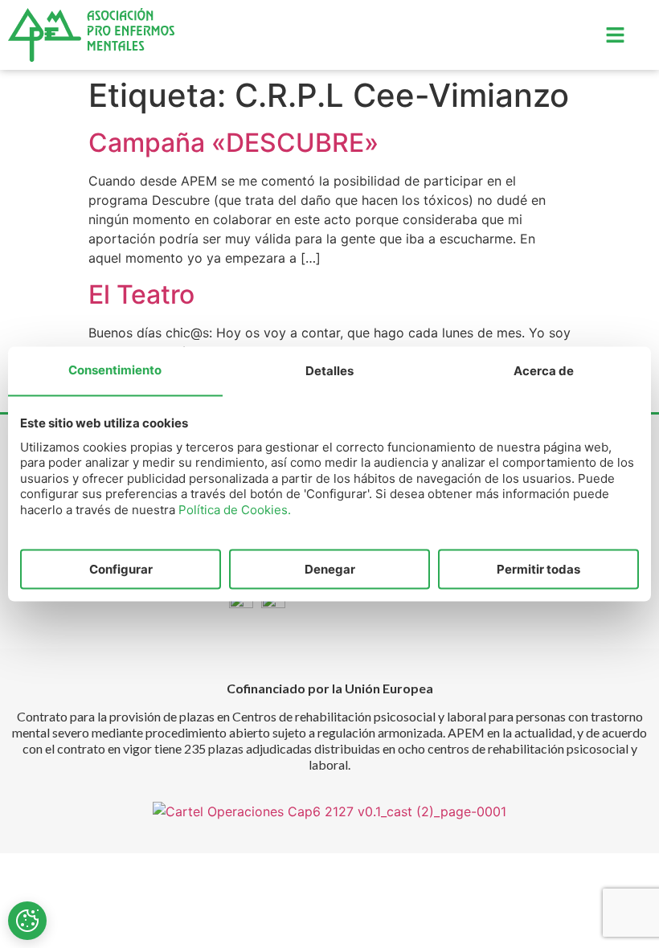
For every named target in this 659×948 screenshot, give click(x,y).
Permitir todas (538, 568)
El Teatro (141, 294)
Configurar (121, 568)
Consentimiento (115, 369)
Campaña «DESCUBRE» (233, 142)
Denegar (330, 568)
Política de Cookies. (234, 509)
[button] (615, 34)
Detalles (329, 370)
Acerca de (544, 370)
